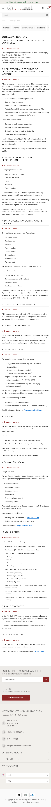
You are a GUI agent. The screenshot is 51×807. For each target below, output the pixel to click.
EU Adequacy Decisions (33, 410)
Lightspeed (16, 802)
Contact (6, 28)
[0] (48, 8)
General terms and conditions (33, 28)
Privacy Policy (15, 21)
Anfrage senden (15, 697)
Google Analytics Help (24, 526)
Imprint (16, 28)
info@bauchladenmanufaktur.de (19, 746)
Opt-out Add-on (33, 518)
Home (4, 21)
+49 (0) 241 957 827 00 (16, 732)
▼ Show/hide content (10, 48)
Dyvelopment (34, 802)
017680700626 (12, 739)
